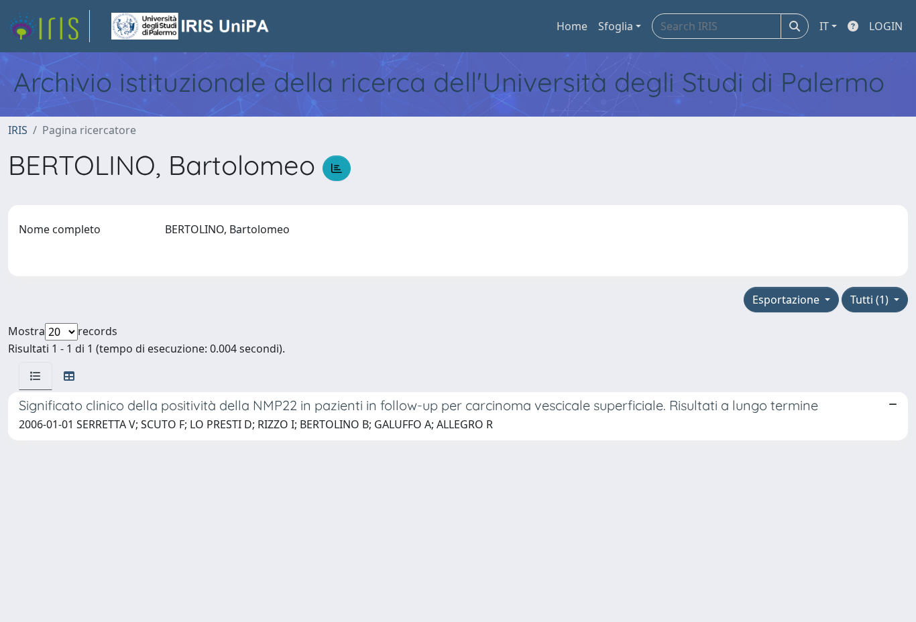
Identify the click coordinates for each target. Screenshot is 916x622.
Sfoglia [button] (615, 26)
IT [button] (824, 26)
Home (572, 26)
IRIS (17, 130)
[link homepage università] (191, 26)
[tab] (35, 376)
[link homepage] (49, 26)
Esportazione (787, 299)
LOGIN (886, 26)
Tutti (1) (870, 299)
